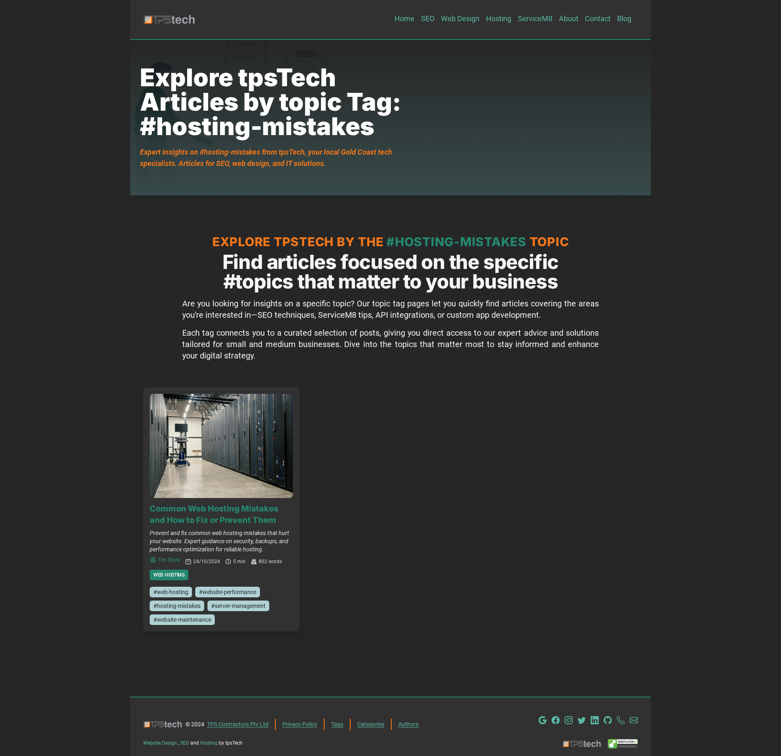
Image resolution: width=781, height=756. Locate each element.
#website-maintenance (182, 619)
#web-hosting (170, 592)
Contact (598, 18)
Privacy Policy (299, 724)
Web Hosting (169, 575)
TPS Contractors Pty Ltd (237, 724)
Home (404, 18)
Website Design (160, 743)
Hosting (498, 18)
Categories (370, 724)
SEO (427, 18)
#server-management (238, 606)
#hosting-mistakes (177, 606)
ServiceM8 (535, 18)
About (568, 18)
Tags (337, 724)
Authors (408, 724)
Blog (624, 18)
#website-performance (227, 592)
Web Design (460, 18)
